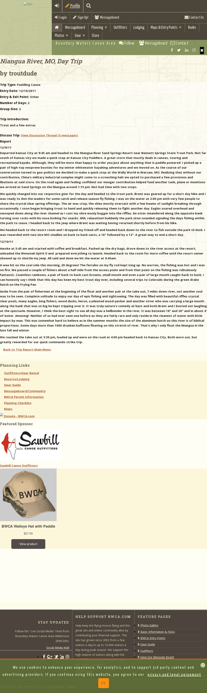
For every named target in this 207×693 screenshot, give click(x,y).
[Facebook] (172, 50)
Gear (78, 36)
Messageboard (109, 17)
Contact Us (196, 17)
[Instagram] (194, 50)
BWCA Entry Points (152, 638)
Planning (97, 28)
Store (95, 36)
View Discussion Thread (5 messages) (49, 135)
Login (62, 17)
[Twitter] (179, 50)
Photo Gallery (149, 625)
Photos (59, 36)
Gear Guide (12, 385)
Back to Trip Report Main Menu (27, 349)
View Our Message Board (157, 657)
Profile (75, 6)
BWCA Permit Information (24, 397)
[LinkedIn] (186, 50)
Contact (181, 43)
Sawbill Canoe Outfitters (19, 465)
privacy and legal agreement (174, 675)
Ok (103, 683)
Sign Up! (82, 17)
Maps (8, 409)
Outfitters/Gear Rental (21, 373)
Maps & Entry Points (164, 28)
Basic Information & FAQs (157, 632)
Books (192, 28)
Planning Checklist (18, 403)
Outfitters (120, 28)
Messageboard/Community (25, 391)
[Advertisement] (30, 574)
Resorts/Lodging (17, 379)
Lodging (138, 28)
